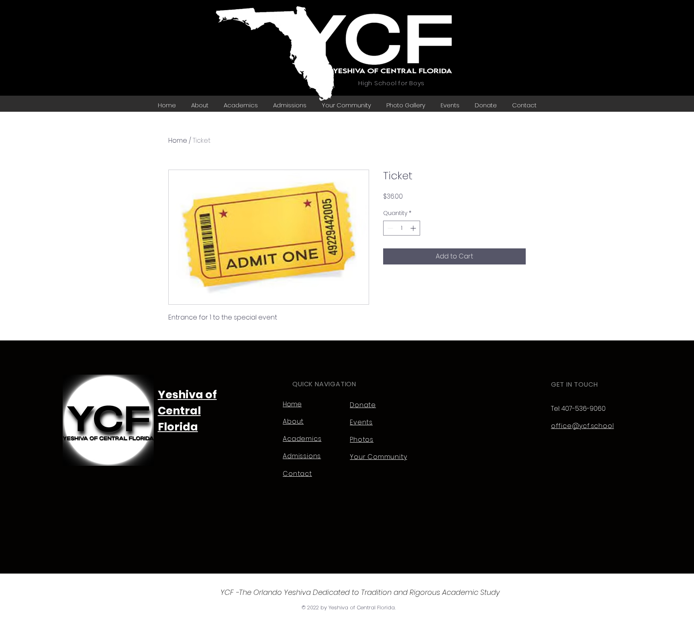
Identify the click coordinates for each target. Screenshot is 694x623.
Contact (297, 473)
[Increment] (414, 228)
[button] (406, 105)
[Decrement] (389, 228)
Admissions (302, 456)
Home (177, 140)
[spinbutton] (401, 228)
